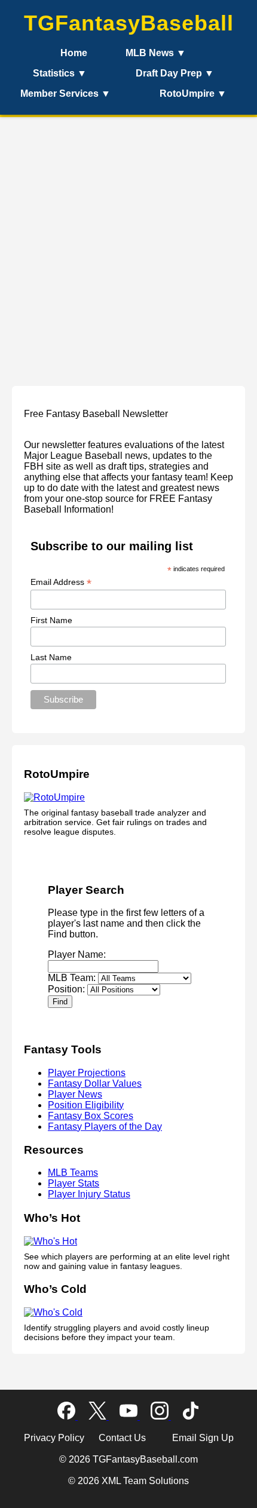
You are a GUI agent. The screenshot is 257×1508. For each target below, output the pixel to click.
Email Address (60, 582)
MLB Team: (72, 978)
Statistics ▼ (60, 73)
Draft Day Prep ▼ (175, 73)
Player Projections (87, 1073)
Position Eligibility (86, 1105)
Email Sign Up (203, 1438)
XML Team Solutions (145, 1481)
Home (73, 53)
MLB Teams (73, 1172)
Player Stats (73, 1183)
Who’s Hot (52, 1218)
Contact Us (123, 1438)
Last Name (51, 657)
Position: (66, 989)
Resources (54, 1150)
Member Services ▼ (65, 93)
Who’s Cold (55, 1289)
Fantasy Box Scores (90, 1116)
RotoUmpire (57, 774)
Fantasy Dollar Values (95, 1083)
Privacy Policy (55, 1438)
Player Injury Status (89, 1194)
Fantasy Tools (63, 1049)
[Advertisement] (128, 245)
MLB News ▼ (156, 53)
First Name (51, 620)
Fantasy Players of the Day (105, 1126)
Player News (75, 1094)
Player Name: (77, 954)
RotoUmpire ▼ (193, 93)
